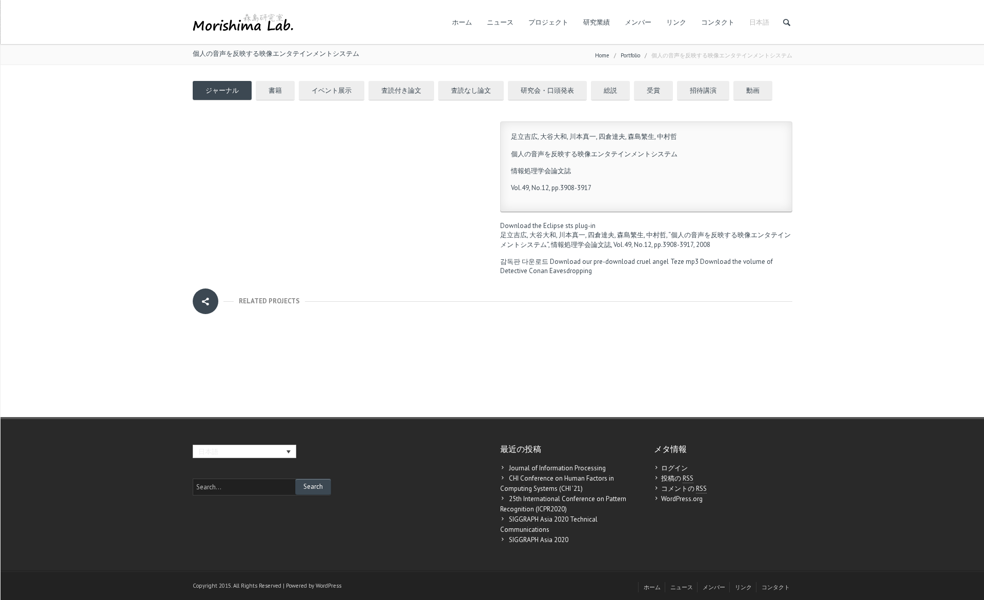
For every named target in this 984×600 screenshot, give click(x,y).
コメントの (684, 488)
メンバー (638, 22)
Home (602, 55)
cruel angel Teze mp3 (668, 261)
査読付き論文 (401, 90)
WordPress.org (682, 498)
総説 (610, 90)
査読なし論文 (471, 90)
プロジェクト (548, 22)
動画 (753, 90)
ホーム (462, 22)
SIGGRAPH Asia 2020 (538, 539)
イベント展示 (332, 90)
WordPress (328, 585)
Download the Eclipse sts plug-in (548, 225)
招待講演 (703, 90)
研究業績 (596, 22)
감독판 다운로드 (524, 261)
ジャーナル (222, 90)
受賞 (653, 90)
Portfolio (630, 55)
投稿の (677, 478)
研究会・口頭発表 (547, 90)
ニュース (500, 22)
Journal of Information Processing (557, 468)
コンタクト (717, 22)
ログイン (674, 468)
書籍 (275, 90)
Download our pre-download (592, 261)
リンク (676, 22)
